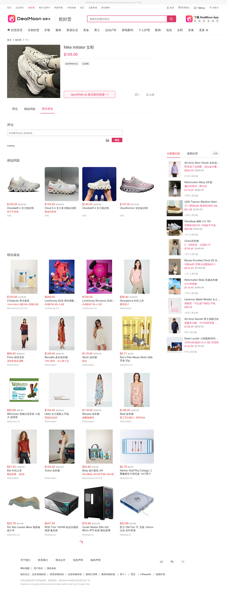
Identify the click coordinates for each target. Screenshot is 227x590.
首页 (9, 7)
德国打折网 (91, 574)
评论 (117, 140)
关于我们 (25, 560)
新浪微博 (161, 561)
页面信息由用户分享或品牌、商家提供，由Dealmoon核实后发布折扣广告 (55, 580)
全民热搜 (71, 7)
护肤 (47, 30)
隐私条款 (51, 568)
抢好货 (31, 7)
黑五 (133, 574)
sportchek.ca (71, 63)
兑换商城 (92, 7)
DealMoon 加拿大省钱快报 (29, 18)
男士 (97, 30)
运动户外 (111, 30)
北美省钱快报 (39, 574)
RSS (182, 561)
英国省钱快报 (57, 574)
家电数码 (127, 30)
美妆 (86, 30)
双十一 (123, 574)
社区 (82, 7)
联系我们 (185, 7)
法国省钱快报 (75, 574)
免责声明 (78, 560)
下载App (201, 7)
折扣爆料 (105, 7)
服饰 (58, 30)
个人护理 (144, 30)
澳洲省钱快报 (108, 574)
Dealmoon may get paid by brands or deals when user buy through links (55, 583)
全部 (215, 153)
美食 (191, 30)
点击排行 (20, 7)
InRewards (145, 574)
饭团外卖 (160, 574)
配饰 (158, 30)
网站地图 (25, 568)
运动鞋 (85, 63)
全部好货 (33, 30)
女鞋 (180, 30)
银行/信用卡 (44, 7)
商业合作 (60, 560)
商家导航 (58, 7)
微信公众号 (172, 561)
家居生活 (72, 30)
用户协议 (38, 568)
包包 (169, 30)
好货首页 (17, 30)
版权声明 (96, 560)
